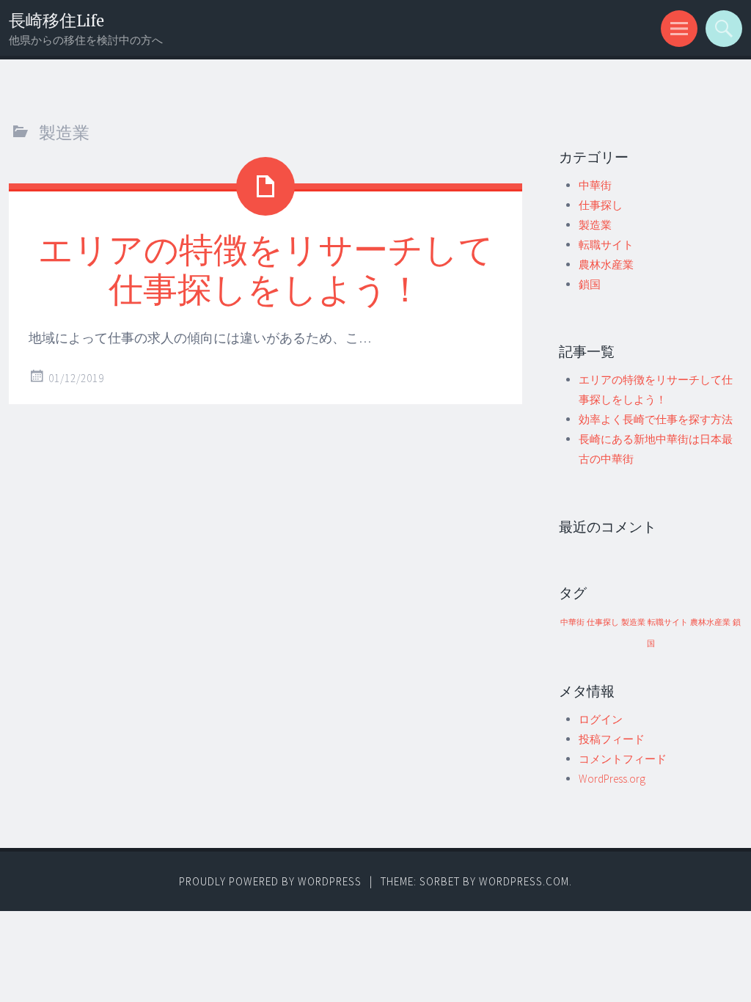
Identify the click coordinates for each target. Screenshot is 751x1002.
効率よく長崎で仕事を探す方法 (656, 419)
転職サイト (606, 245)
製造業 (595, 225)
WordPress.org (612, 779)
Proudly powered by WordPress (270, 881)
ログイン (601, 719)
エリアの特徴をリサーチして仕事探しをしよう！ (266, 268)
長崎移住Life (56, 20)
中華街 (595, 185)
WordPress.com (524, 881)
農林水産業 (606, 264)
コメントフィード (623, 759)
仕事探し (601, 205)
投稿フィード (612, 739)
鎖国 (590, 284)
